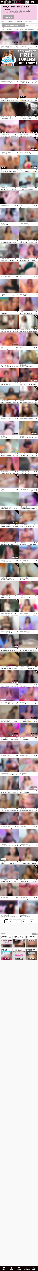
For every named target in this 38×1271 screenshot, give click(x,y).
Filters (3, 29)
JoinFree (27, 2)
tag (16, 29)
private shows (30, 29)
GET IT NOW (27, 63)
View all (35, 933)
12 (32, 921)
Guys (27, 25)
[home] (12, 2)
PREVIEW (7, 946)
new (21, 29)
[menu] (2, 2)
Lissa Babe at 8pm (29, 22)
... (27, 921)
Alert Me (20, 21)
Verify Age (8, 17)
